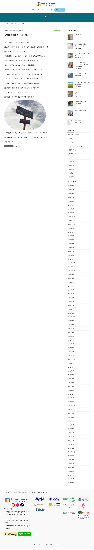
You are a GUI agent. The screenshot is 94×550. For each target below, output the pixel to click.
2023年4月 (71, 340)
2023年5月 (71, 336)
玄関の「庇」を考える (81, 73)
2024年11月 (71, 267)
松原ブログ (72, 173)
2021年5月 (71, 429)
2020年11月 (71, 452)
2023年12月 (71, 309)
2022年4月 (71, 386)
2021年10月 (71, 409)
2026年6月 (71, 193)
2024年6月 (71, 286)
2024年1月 (71, 305)
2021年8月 (71, 417)
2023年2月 (71, 348)
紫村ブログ (72, 177)
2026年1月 (71, 213)
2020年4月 (71, 475)
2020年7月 (71, 463)
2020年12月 (71, 448)
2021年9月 (71, 413)
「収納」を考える (80, 34)
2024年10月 (71, 270)
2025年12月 (71, 216)
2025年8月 (71, 232)
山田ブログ (72, 169)
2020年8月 (71, 459)
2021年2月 (71, 440)
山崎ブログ (72, 165)
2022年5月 (71, 382)
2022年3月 (71, 390)
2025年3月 (71, 251)
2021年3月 (71, 436)
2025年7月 (71, 236)
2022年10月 (71, 363)
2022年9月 (71, 367)
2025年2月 (71, 255)
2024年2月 (71, 301)
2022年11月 (71, 359)
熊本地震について (80, 120)
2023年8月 (71, 324)
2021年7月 (71, 421)
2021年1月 (71, 444)
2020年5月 (71, 471)
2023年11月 (71, 313)
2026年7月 (71, 189)
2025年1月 (71, 259)
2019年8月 (71, 483)
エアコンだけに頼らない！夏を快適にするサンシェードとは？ (82, 64)
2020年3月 (71, 479)
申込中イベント (73, 153)
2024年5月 (71, 290)
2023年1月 (71, 351)
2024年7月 (71, 282)
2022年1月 (71, 398)
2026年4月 (71, 201)
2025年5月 (71, 243)
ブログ (57, 30)
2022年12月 (71, 355)
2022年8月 (71, 371)
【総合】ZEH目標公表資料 (39, 492)
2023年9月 (71, 321)
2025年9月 (71, 228)
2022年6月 (71, 378)
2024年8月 (71, 278)
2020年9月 (71, 456)
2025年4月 (71, 247)
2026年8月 (71, 186)
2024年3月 (71, 297)
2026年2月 (71, 209)
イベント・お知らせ (74, 134)
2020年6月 (71, 467)
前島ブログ (72, 161)
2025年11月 (71, 220)
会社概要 (8, 492)
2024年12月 (71, 263)
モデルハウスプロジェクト (77, 146)
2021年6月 (71, 425)
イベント (72, 142)
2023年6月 (71, 332)
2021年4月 (71, 432)
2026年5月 (71, 197)
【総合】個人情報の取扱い (21, 492)
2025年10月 (71, 224)
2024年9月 (71, 274)
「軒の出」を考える (80, 101)
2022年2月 (71, 394)
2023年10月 (71, 317)
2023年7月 (71, 328)
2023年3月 (71, 344)
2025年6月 (71, 240)
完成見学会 (72, 150)
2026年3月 (71, 205)
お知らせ (72, 138)
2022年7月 (71, 375)
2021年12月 (71, 402)
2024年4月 (71, 294)
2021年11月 (71, 405)
